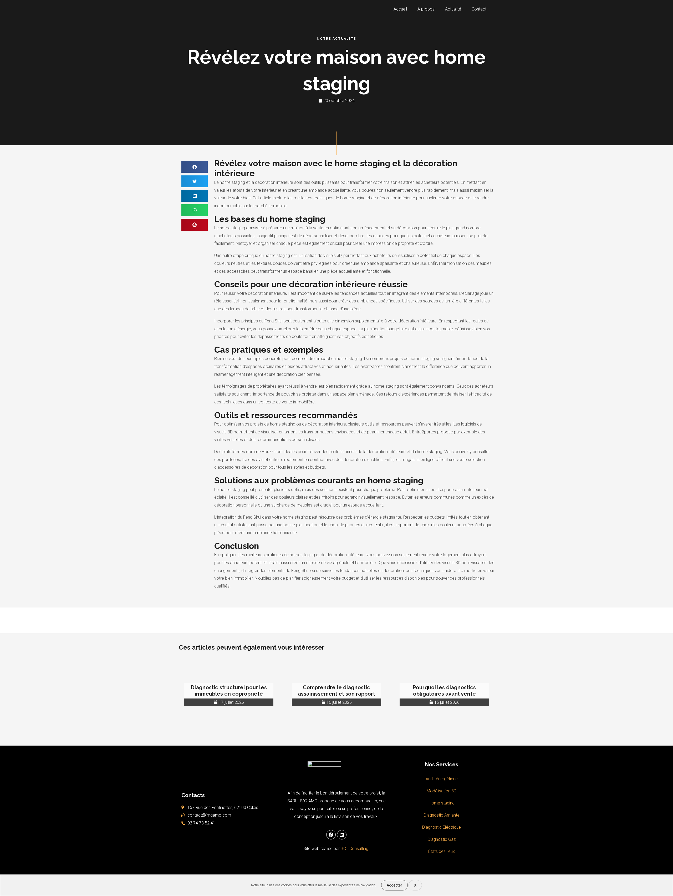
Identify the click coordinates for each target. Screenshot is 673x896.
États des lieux (441, 851)
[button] (194, 167)
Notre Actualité (336, 39)
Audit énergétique (442, 778)
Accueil (400, 9)
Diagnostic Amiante (442, 815)
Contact (479, 9)
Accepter (394, 885)
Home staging (442, 803)
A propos (426, 9)
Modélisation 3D (441, 790)
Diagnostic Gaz (442, 839)
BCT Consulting (354, 848)
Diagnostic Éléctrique (441, 827)
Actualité (453, 9)
